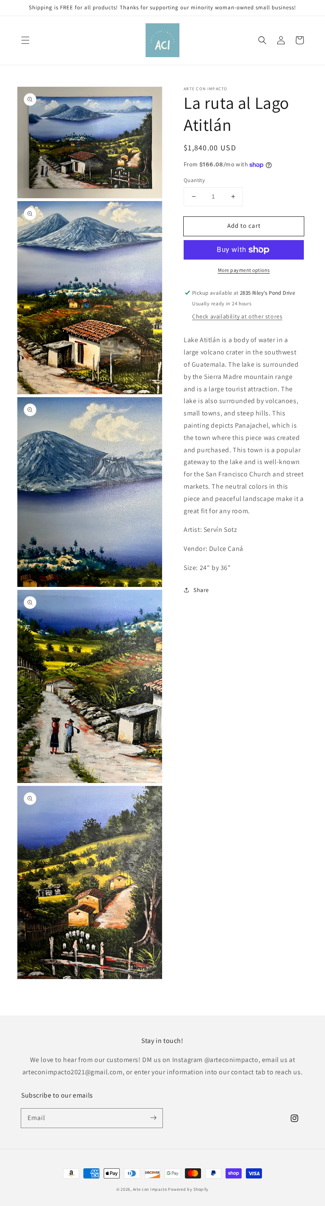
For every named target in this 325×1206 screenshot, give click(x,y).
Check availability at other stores (237, 316)
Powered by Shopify (188, 1189)
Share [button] (201, 590)
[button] (25, 40)
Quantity (194, 180)
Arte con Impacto (150, 1189)
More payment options (244, 270)
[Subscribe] (153, 1118)
